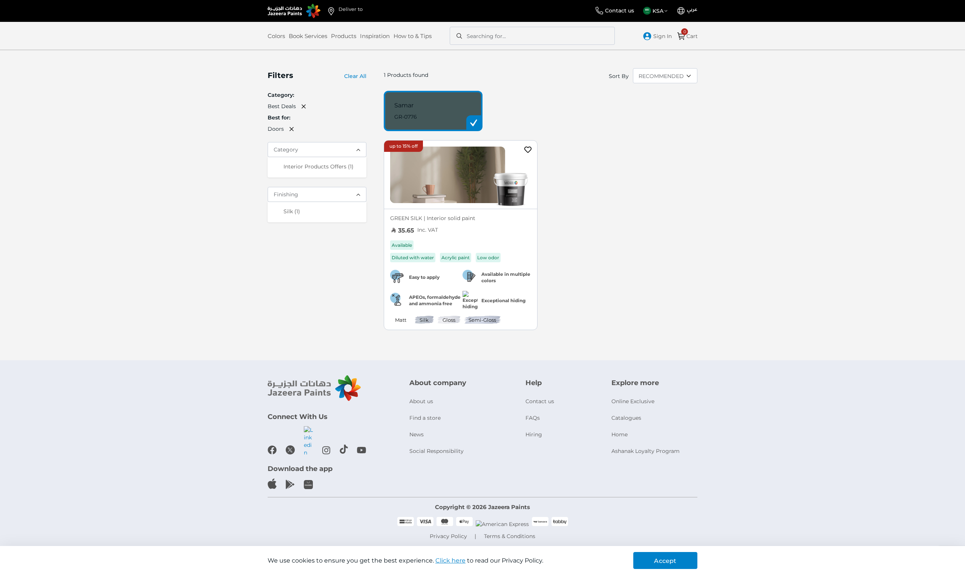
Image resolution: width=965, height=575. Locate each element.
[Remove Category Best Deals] (304, 106)
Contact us (619, 10)
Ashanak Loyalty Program (645, 451)
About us (421, 401)
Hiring (533, 434)
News (416, 434)
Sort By (619, 76)
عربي (692, 9)
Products (343, 36)
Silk (291, 211)
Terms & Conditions (509, 536)
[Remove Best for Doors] (292, 128)
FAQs (532, 417)
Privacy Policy (448, 536)
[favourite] (528, 151)
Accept (665, 560)
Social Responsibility (436, 451)
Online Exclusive (632, 401)
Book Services (308, 36)
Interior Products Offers (318, 166)
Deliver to (351, 9)
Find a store (425, 417)
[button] (656, 11)
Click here (450, 560)
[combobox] (532, 36)
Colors (276, 36)
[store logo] (294, 11)
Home (619, 434)
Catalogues (626, 417)
